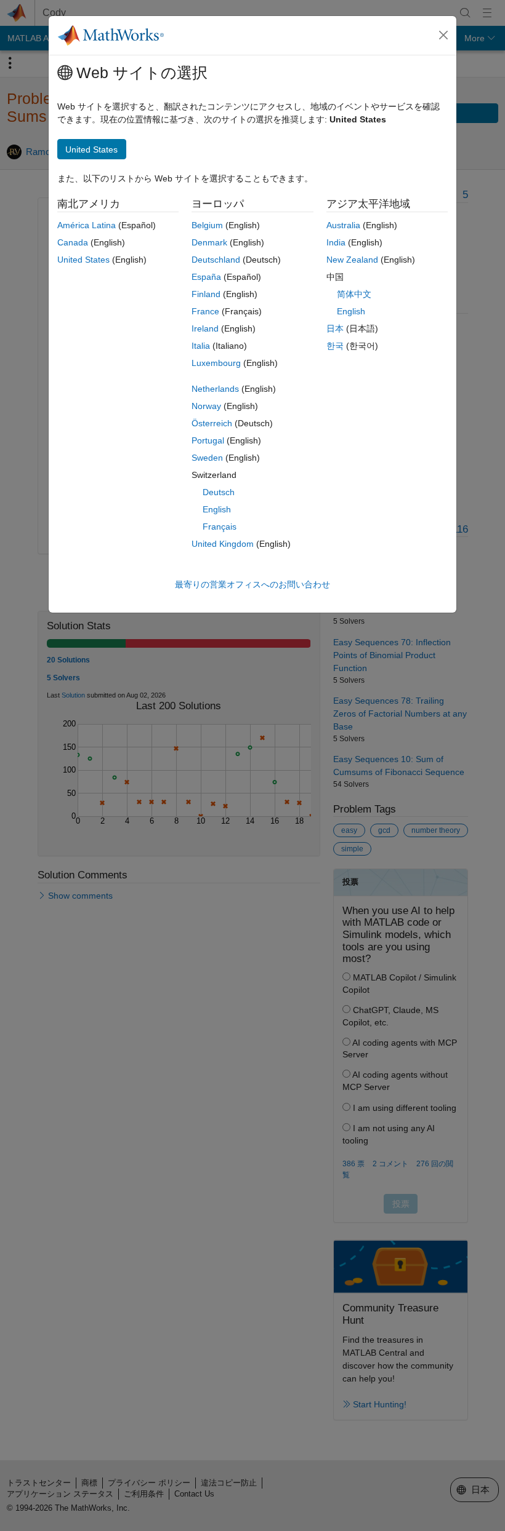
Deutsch (219, 492)
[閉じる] (443, 35)
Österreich (212, 423)
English (217, 509)
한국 (335, 346)
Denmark (209, 242)
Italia (201, 346)
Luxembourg (216, 363)
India (335, 242)
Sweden (207, 458)
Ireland (205, 328)
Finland (206, 294)
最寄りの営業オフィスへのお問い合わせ (252, 584)
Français (219, 526)
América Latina (86, 225)
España (206, 277)
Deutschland (216, 259)
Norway (206, 406)
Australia (343, 225)
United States (83, 259)
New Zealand (352, 259)
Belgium (207, 225)
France (205, 311)
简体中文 (354, 294)
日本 (335, 328)
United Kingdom (223, 544)
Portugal (208, 440)
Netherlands (215, 389)
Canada (72, 242)
